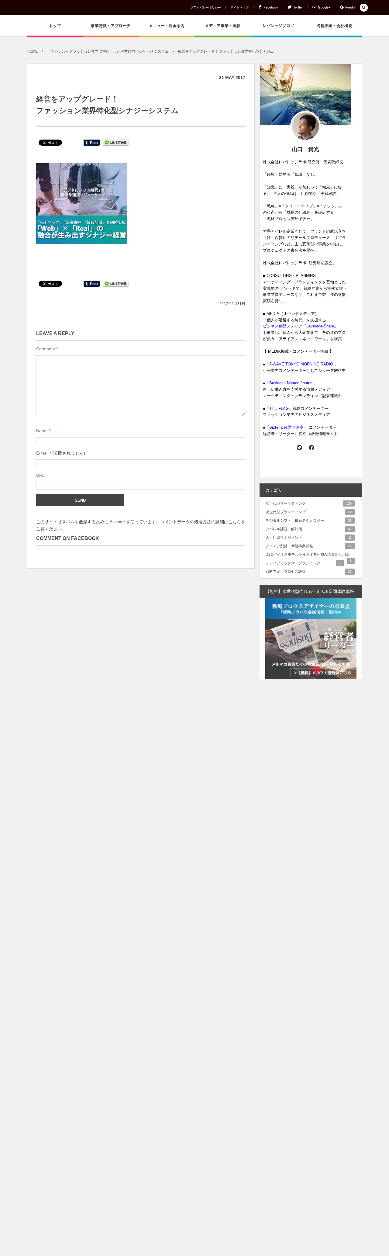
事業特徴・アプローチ (110, 25)
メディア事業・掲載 (222, 25)
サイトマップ (239, 7)
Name (42, 430)
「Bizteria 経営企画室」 (286, 427)
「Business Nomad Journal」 (291, 383)
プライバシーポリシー (206, 7)
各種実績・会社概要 (334, 25)
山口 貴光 (305, 149)
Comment (45, 348)
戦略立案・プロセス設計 (309, 571)
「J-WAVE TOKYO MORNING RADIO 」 (301, 364)
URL (40, 475)
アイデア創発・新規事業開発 (309, 546)
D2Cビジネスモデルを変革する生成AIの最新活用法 (309, 555)
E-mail (42, 453)
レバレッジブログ (278, 25)
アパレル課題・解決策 (309, 529)
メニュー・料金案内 (166, 25)
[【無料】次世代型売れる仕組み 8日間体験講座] (311, 638)
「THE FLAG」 (279, 408)
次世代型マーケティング (309, 503)
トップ (55, 25)
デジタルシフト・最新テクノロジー (309, 520)
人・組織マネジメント (309, 537)
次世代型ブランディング (309, 512)
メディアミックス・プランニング (303, 563)
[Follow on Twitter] (299, 447)
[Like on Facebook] (311, 447)
